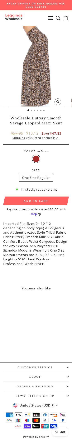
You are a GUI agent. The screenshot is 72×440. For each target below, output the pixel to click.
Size (36, 170)
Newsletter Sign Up (35, 396)
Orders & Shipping (35, 386)
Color (36, 151)
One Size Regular (36, 177)
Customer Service (35, 367)
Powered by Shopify (36, 436)
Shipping (18, 138)
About (35, 376)
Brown (36, 159)
